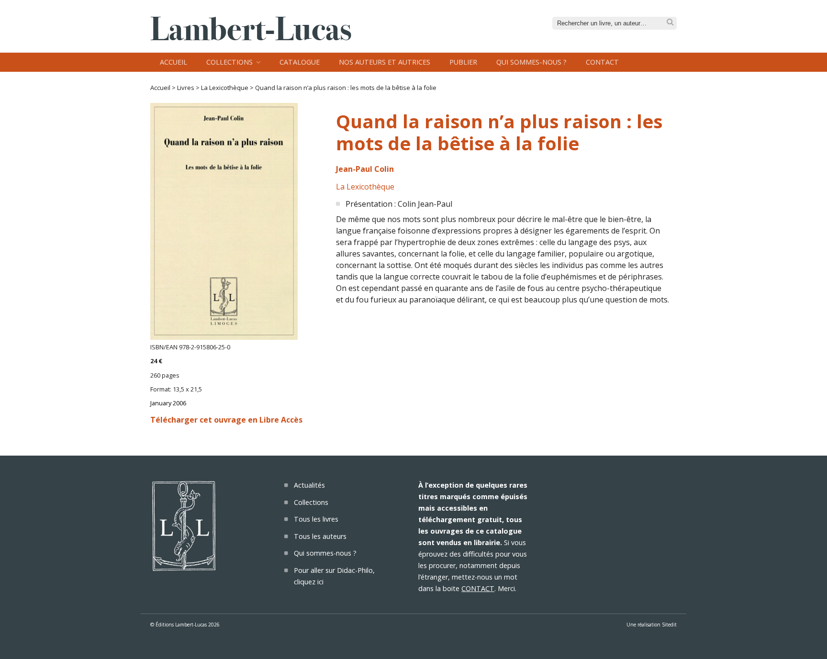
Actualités (309, 485)
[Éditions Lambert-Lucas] (250, 37)
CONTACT (477, 588)
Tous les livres (316, 519)
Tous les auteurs (320, 536)
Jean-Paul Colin (365, 169)
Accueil (173, 62)
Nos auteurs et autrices (384, 62)
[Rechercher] (670, 22)
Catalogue (299, 62)
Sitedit (669, 624)
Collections (229, 62)
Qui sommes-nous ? (531, 62)
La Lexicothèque (224, 87)
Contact (602, 62)
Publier (463, 62)
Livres (185, 87)
